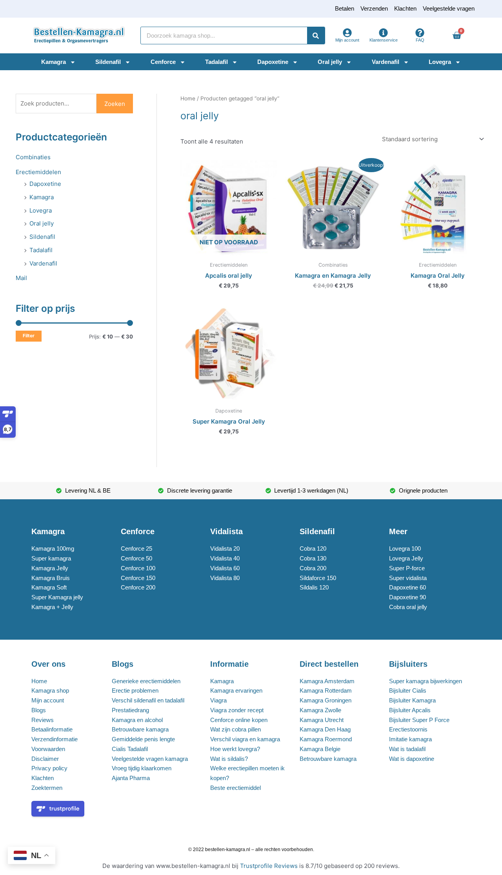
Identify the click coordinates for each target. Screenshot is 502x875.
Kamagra (41, 197)
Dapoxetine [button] (272, 61)
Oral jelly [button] (330, 61)
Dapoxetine (45, 183)
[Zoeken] (316, 35)
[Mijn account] (347, 32)
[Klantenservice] (383, 32)
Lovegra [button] (440, 61)
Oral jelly (41, 223)
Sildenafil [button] (108, 61)
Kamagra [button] (53, 61)
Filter (29, 335)
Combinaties (33, 157)
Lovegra (40, 210)
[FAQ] (419, 32)
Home (187, 98)
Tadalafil (41, 250)
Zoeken (114, 103)
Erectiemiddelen (38, 172)
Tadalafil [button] (216, 61)
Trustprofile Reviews (269, 866)
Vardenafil (43, 263)
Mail (21, 278)
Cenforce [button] (163, 61)
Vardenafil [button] (385, 61)
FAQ (420, 40)
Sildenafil (42, 236)
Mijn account (347, 40)
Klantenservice (383, 40)
